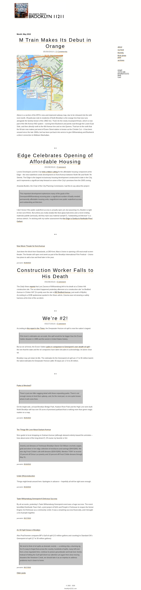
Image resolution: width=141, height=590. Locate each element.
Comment (61, 167)
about (120, 47)
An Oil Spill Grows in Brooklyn (28, 530)
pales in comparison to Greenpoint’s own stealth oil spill (68, 347)
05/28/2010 (27, 263)
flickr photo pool (122, 56)
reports (32, 286)
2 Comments (61, 52)
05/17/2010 (27, 518)
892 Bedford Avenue (62, 292)
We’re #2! (55, 318)
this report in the (36, 328)
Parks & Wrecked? (24, 386)
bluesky (121, 53)
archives (121, 60)
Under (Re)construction (26, 476)
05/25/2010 (27, 418)
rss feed (121, 50)
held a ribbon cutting (50, 172)
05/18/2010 (27, 464)
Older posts (21, 573)
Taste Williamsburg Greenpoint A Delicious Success (37, 499)
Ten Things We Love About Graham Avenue (34, 430)
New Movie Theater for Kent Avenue (31, 246)
